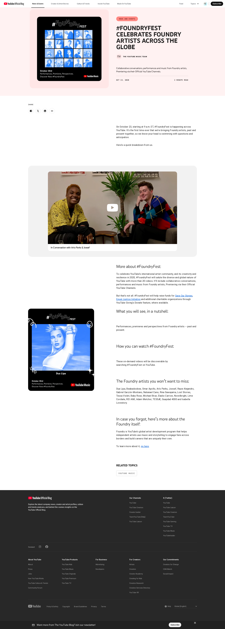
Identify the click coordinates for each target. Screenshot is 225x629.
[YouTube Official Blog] (14, 3)
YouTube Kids (67, 564)
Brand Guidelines (80, 606)
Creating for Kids (135, 578)
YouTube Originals (69, 574)
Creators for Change (171, 564)
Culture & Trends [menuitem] (83, 4)
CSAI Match (167, 569)
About (30, 564)
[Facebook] (31, 111)
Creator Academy (136, 574)
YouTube (132, 503)
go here (145, 446)
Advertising (100, 564)
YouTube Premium (69, 578)
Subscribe (217, 4)
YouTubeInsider (169, 536)
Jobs (30, 574)
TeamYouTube (168, 517)
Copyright (66, 606)
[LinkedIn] (45, 111)
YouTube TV (167, 526)
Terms (103, 606)
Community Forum (35, 588)
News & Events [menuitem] (37, 4)
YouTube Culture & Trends (38, 583)
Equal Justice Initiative (128, 299)
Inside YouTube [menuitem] (103, 4)
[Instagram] (40, 546)
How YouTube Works (36, 578)
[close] (195, 623)
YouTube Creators (136, 507)
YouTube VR (134, 592)
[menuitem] (181, 3)
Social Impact (168, 574)
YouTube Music (126, 473)
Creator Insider (135, 512)
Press (30, 569)
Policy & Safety (52, 606)
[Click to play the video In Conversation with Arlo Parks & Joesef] (112, 208)
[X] (38, 111)
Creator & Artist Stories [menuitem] (60, 4)
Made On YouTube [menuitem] (124, 4)
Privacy (94, 606)
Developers (100, 569)
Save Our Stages (184, 295)
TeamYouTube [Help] (137, 517)
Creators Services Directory (139, 588)
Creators (132, 569)
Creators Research (136, 583)
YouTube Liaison (135, 521)
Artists (131, 564)
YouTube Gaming (169, 521)
